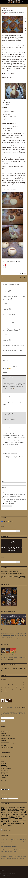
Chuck (10, 290)
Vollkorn (16, 821)
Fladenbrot (4, 277)
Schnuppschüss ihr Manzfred (7, 747)
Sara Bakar (3, 745)
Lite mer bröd (4, 766)
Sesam (21, 819)
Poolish (21, 814)
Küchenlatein (4, 740)
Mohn (17, 812)
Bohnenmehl (11, 807)
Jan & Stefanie (7, 875)
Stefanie (11, 377)
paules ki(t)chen (4, 772)
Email (3, 481)
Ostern (18, 814)
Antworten (5, 303)
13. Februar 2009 (7, 324)
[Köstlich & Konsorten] (6, 830)
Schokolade (11, 819)
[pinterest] (6, 702)
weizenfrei (11, 823)
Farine (2, 761)
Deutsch (11, 521)
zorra (10, 308)
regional (13, 816)
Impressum (2, 870)
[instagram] (2, 702)
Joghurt (16, 810)
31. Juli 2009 (5, 360)
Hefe (10, 810)
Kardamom (21, 810)
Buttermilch (22, 807)
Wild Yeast (3, 780)
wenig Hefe (18, 823)
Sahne (20, 818)
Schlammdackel (4, 775)
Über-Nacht (7, 825)
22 (23, 687)
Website (4, 487)
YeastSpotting (17, 261)
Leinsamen (5, 812)
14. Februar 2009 (7, 340)
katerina (11, 359)
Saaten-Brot (23, 277)
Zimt (22, 823)
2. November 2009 (7, 398)
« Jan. (2, 691)
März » (5, 691)
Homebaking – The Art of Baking (8, 738)
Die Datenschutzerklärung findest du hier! (9, 571)
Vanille (12, 821)
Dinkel (3, 809)
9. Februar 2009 (6, 291)
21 (20, 687)
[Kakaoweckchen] (4, 13)
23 (1, 689)
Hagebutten (22, 809)
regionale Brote (18, 816)
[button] (7, 265)
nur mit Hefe (16, 12)
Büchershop (10, 659)
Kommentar (5, 460)
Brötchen (6, 12)
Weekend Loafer (4, 779)
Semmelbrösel (17, 819)
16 (1, 687)
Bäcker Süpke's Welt (5, 756)
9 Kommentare (21, 12)
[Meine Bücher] (9, 655)
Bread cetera (4, 758)
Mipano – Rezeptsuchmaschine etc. (8, 743)
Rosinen (16, 818)
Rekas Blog (3, 773)
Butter (17, 807)
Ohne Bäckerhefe (11, 814)
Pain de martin (4, 770)
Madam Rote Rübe (5, 742)
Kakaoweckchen (7, 10)
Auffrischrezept (4, 807)
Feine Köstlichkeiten (5, 735)
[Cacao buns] (2, 13)
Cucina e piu (4, 759)
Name (3, 476)
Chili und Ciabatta (5, 730)
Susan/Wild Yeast (13, 322)
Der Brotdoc (4, 733)
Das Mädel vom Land (5, 731)
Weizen (4, 823)
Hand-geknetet (5, 810)
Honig (13, 810)
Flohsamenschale (12, 809)
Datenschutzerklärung (8, 503)
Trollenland (3, 777)
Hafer (18, 809)
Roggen (11, 817)
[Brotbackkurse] (9, 605)
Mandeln (13, 812)
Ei (6, 809)
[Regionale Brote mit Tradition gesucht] (13, 624)
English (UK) (22, 273)
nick (10, 339)
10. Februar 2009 (7, 309)
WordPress (14, 873)
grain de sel (3, 737)
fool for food (4, 763)
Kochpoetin (3, 765)
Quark (9, 816)
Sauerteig (5, 819)
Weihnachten (21, 821)
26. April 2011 (6, 429)
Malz (9, 812)
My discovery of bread (6, 768)
